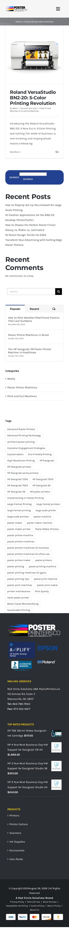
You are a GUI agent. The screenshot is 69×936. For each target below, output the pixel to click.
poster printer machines (20, 541)
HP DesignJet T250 (43, 479)
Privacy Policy (17, 902)
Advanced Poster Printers (21, 429)
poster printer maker (19, 560)
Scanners (15, 833)
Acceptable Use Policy (17, 905)
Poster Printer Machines (22, 387)
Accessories (17, 850)
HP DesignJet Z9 (16, 491)
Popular (15, 309)
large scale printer (46, 510)
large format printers (48, 504)
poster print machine (46, 579)
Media (11, 378)
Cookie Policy (37, 905)
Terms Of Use (33, 902)
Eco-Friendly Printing (40, 454)
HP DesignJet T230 (17, 479)
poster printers (43, 560)
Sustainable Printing (18, 610)
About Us (34, 910)
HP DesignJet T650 (17, 485)
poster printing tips (18, 579)
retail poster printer (18, 597)
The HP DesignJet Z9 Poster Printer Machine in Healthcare (29, 351)
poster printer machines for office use (28, 554)
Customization (15, 454)
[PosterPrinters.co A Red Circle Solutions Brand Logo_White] (34, 625)
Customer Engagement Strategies (26, 448)
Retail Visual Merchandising (23, 603)
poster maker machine (39, 522)
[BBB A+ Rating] (21, 659)
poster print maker (47, 585)
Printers (14, 815)
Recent (34, 309)
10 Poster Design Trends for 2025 (25, 235)
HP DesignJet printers (19, 466)
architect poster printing (21, 442)
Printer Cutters (19, 824)
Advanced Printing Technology (24, 435)
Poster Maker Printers (47, 529)
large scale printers (18, 516)
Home (19, 21)
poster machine (42, 516)
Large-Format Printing (19, 504)
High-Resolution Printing (21, 460)
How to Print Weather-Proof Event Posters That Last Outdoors (33, 319)
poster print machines (19, 585)
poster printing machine (42, 566)
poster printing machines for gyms (26, 572)
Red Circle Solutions (20, 689)
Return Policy (54, 905)
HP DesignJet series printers (23, 473)
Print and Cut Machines (29, 111)
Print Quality (42, 591)
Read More (14, 152)
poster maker (14, 522)
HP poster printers (40, 491)
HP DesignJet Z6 (41, 485)
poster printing (15, 566)
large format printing (19, 510)
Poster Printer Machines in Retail (28, 335)
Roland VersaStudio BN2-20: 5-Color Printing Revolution (33, 97)
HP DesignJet (47, 460)
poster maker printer (19, 529)
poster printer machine (20, 535)
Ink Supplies (17, 841)
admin (15, 108)
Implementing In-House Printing (25, 498)
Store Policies (50, 902)
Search (14, 177)
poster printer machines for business (28, 547)
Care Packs (16, 859)
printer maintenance (18, 591)
